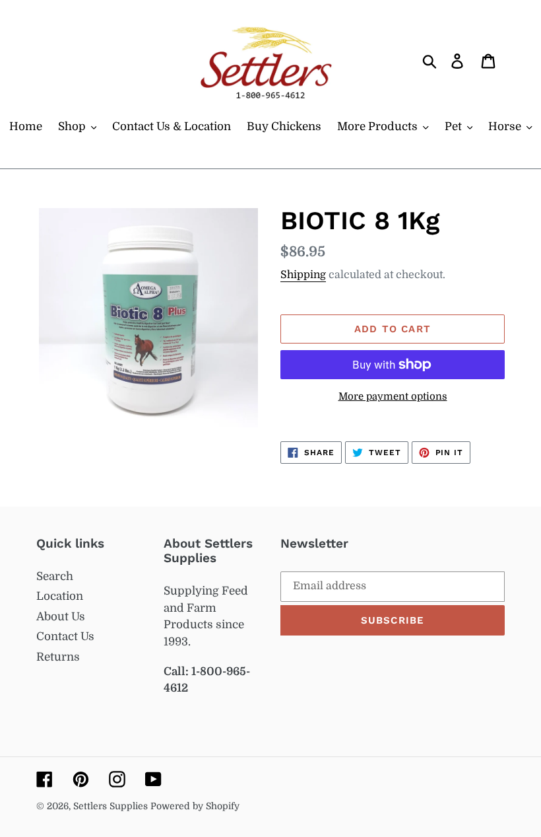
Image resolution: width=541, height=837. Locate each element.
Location (59, 596)
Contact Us (65, 636)
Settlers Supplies (111, 806)
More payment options (392, 396)
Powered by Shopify (194, 806)
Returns (58, 657)
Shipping (303, 275)
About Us (60, 616)
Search (54, 576)
